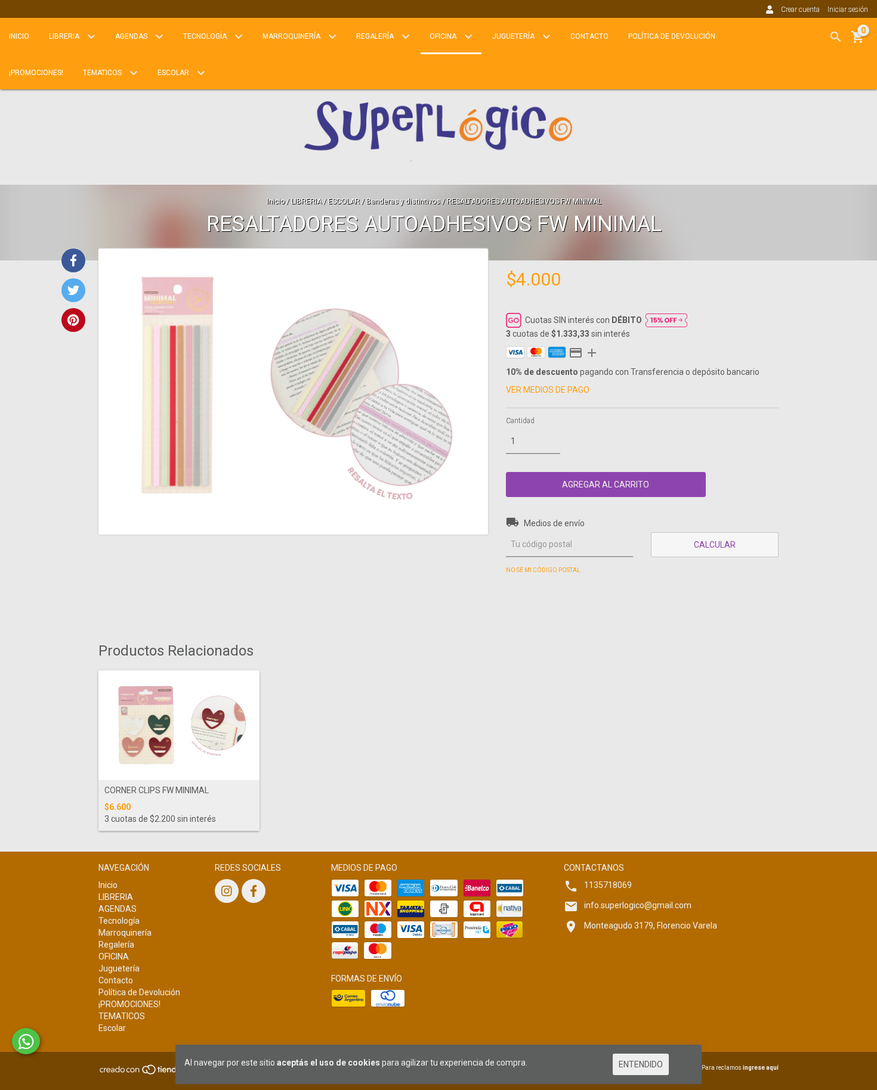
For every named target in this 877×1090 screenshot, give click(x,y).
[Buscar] (836, 37)
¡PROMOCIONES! (36, 73)
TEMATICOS (103, 73)
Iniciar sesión (847, 9)
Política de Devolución (671, 36)
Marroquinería (292, 36)
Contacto (589, 36)
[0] (858, 41)
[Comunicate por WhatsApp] (26, 1041)
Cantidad (520, 421)
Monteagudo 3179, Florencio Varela (650, 925)
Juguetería (514, 36)
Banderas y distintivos (403, 201)
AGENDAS (132, 36)
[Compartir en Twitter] (73, 290)
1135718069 (608, 885)
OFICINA (444, 36)
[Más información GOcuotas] (666, 320)
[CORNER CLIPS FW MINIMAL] (179, 725)
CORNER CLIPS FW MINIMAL (156, 790)
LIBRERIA (65, 36)
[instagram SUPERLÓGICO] (227, 891)
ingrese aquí (761, 1067)
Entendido (641, 1064)
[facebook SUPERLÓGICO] (253, 891)
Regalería (376, 36)
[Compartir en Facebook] (73, 260)
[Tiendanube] (150, 1073)
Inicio (19, 36)
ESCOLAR (344, 201)
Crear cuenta (800, 9)
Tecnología (205, 36)
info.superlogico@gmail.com (637, 905)
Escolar (174, 73)
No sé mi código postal (543, 570)
